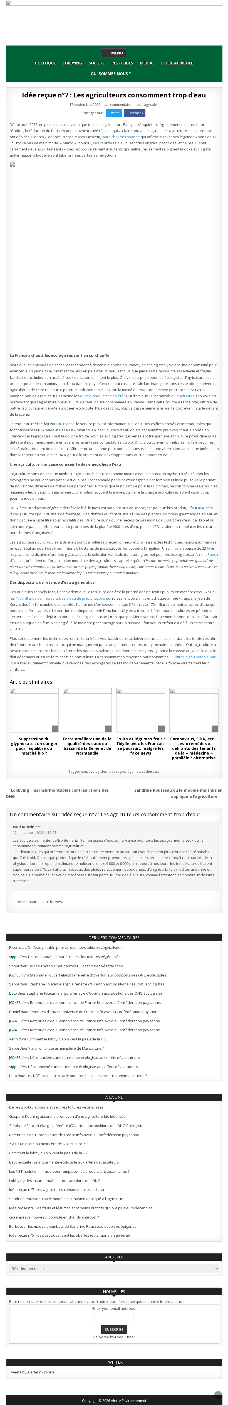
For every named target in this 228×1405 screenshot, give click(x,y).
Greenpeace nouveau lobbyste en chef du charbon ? (54, 1217)
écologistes (98, 771)
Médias (147, 63)
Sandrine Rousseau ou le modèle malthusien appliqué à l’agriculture (67, 1198)
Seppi (14, 965)
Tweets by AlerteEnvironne (31, 1372)
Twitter (114, 113)
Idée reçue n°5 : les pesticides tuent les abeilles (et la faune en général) (69, 1235)
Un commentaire (118, 104)
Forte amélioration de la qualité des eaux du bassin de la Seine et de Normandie (87, 745)
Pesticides (122, 63)
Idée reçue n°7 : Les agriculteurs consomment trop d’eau (114, 94)
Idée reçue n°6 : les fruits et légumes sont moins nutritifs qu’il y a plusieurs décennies (81, 1207)
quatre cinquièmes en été (102, 395)
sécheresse (151, 771)
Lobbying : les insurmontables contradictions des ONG (54, 1180)
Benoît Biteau (185, 395)
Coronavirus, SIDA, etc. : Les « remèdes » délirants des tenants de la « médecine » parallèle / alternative (193, 748)
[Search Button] (137, 71)
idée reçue (116, 771)
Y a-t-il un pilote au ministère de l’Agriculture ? (66, 1048)
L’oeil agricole (177, 63)
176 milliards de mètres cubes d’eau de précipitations (60, 598)
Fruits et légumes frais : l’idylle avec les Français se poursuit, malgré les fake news (141, 745)
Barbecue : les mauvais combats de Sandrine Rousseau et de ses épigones (73, 1226)
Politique (45, 63)
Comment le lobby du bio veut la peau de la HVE (67, 1039)
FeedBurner (125, 1336)
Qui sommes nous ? (111, 73)
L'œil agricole (146, 104)
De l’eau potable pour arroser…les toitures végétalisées (75, 947)
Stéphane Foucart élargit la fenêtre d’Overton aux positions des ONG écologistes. (98, 975)
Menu (117, 53)
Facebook (135, 113)
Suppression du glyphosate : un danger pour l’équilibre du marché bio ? (34, 745)
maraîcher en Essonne (121, 136)
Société (97, 63)
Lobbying (72, 63)
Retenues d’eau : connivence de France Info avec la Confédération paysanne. (95, 1002)
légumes (133, 771)
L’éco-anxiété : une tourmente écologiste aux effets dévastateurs (85, 1057)
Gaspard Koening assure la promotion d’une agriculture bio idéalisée (67, 1116)
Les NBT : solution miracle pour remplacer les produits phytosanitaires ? (86, 1075)
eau (84, 771)
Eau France (65, 423)
